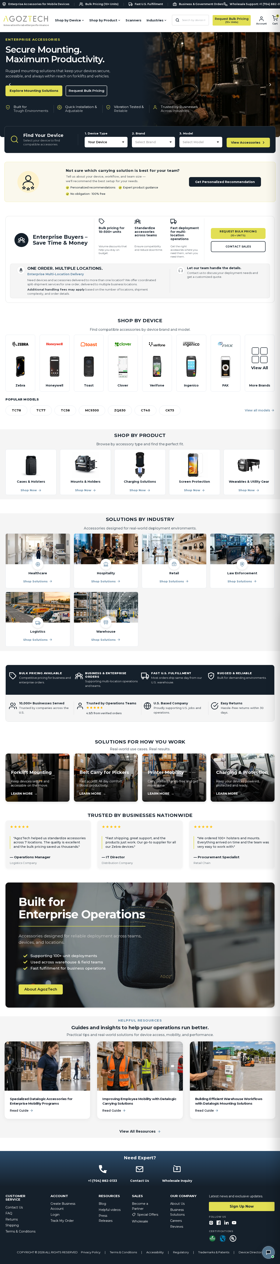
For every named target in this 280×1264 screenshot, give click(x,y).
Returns (11, 1219)
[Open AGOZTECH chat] (268, 1252)
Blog (102, 1204)
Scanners (133, 20)
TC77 (41, 410)
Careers (176, 1221)
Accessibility (155, 1252)
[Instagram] (211, 1223)
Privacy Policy (90, 1252)
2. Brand (138, 133)
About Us (177, 1204)
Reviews (176, 1227)
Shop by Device (68, 20)
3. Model (186, 133)
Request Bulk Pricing (86, 91)
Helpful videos (110, 1210)
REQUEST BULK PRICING (238, 233)
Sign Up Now (242, 1206)
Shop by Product (103, 20)
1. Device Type (96, 133)
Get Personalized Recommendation (225, 182)
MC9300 (92, 410)
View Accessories (245, 143)
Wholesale (140, 1221)
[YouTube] (234, 1223)
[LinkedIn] (226, 1223)
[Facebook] (219, 1223)
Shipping (12, 1225)
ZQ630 (120, 410)
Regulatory (181, 1252)
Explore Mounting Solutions (34, 91)
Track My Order (62, 1221)
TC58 (65, 410)
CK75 (169, 410)
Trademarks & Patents (213, 1252)
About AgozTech (40, 989)
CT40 (145, 410)
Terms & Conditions (20, 1231)
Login (55, 1215)
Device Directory (251, 1252)
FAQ (8, 1213)
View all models (257, 410)
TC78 (16, 410)
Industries (155, 20)
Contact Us (14, 1207)
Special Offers (147, 1215)
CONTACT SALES (238, 246)
